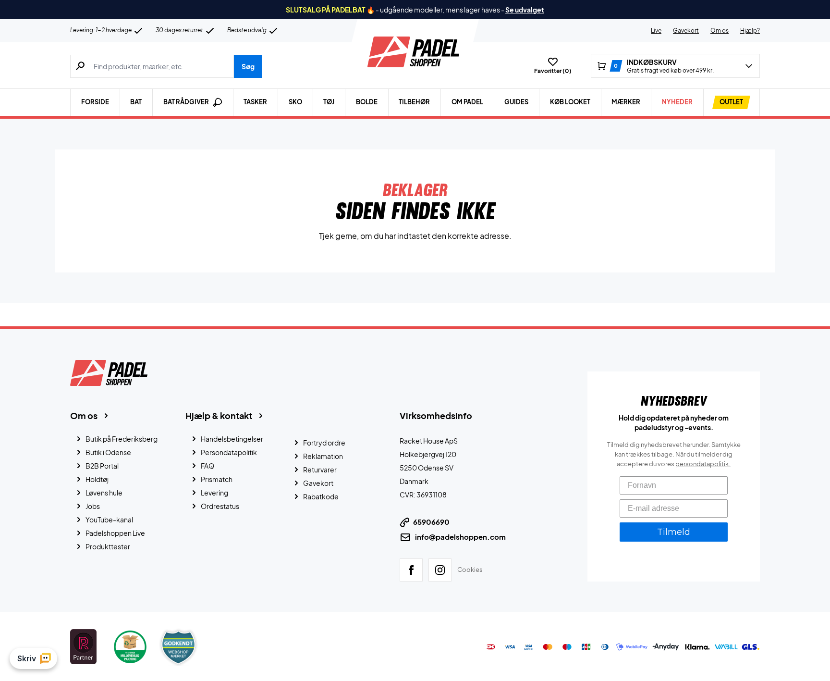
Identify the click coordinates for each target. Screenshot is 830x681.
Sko (295, 102)
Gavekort (686, 30)
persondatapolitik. (703, 464)
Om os (719, 30)
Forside (95, 102)
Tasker (255, 102)
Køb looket (570, 102)
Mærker (625, 102)
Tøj (328, 102)
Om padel (467, 102)
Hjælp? (750, 30)
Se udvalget (524, 9)
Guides (516, 102)
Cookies (470, 569)
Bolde (367, 102)
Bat (136, 102)
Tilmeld (673, 532)
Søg (248, 66)
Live (656, 30)
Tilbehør (414, 102)
